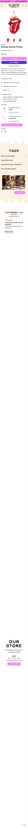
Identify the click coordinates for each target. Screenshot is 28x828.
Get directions (14, 663)
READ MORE (20, 192)
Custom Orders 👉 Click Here (12, 124)
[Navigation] (1, 5)
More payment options (14, 65)
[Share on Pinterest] (5, 132)
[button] (3, 23)
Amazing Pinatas (7, 50)
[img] (14, 214)
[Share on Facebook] (1, 132)
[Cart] (26, 5)
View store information (9, 101)
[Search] (23, 5)
